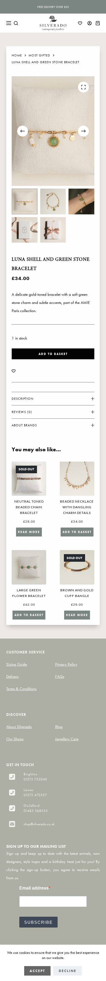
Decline (67, 971)
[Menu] (8, 23)
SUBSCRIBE (38, 922)
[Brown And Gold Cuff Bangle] (77, 567)
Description (22, 398)
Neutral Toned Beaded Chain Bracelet (29, 507)
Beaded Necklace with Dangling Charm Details (77, 507)
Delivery (12, 676)
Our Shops (14, 739)
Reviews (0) (22, 412)
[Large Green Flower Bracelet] (29, 567)
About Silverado (19, 726)
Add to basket (53, 354)
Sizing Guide (16, 664)
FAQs (59, 676)
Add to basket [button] (77, 532)
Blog (59, 726)
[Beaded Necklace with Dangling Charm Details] (77, 479)
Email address (34, 888)
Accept (37, 971)
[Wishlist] (80, 23)
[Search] (16, 23)
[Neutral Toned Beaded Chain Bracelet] (29, 479)
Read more (29, 532)
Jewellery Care (67, 739)
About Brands (24, 425)
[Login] (90, 23)
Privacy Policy (66, 664)
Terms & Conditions (21, 688)
